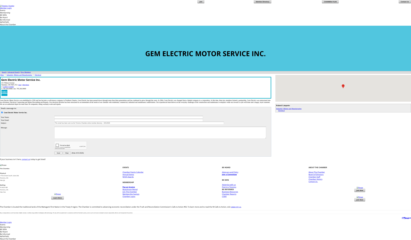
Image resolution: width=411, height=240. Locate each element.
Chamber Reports (229, 194)
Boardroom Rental (130, 189)
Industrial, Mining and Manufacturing (289, 109)
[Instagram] (404, 218)
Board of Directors (316, 174)
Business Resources (230, 192)
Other (2, 75)
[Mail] (410, 218)
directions (25, 85)
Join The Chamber (130, 192)
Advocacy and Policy (230, 172)
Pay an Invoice (129, 187)
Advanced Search (13, 72)
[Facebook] (402, 218)
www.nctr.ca (236, 207)
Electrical (281, 111)
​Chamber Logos (129, 196)
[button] (343, 86)
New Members (26, 72)
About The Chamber (317, 172)
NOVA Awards (128, 177)
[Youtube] (408, 218)
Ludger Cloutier (8, 87)
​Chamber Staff (314, 177)
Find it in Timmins (229, 187)
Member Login (6, 8)
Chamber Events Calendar (133, 172)
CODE (224, 196)
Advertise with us (229, 185)
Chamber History (315, 179)
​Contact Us (313, 181)
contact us (26, 159)
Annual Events (128, 174)
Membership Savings (131, 194)
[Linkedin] (406, 218)
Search (4, 72)
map (19, 85)
